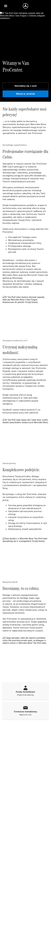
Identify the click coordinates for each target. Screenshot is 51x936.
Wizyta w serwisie (25, 93)
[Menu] (5, 5)
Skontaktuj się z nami (25, 85)
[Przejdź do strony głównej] (25, 6)
